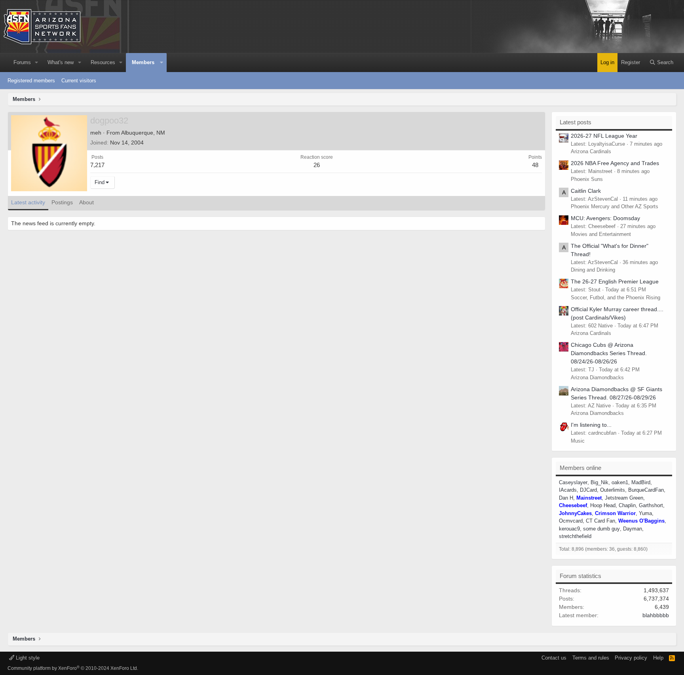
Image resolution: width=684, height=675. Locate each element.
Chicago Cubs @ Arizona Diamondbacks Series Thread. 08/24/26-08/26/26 (609, 353)
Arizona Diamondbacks (597, 377)
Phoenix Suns (587, 179)
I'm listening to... (591, 425)
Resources (103, 62)
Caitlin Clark (586, 191)
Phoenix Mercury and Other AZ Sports (614, 206)
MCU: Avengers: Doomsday (605, 218)
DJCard (588, 490)
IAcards (568, 490)
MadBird (640, 482)
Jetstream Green (624, 498)
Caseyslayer (573, 482)
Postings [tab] (62, 202)
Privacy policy (631, 658)
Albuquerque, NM (143, 132)
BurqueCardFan (646, 490)
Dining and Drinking (593, 270)
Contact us (554, 658)
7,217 (97, 165)
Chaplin (627, 505)
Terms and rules (590, 658)
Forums (22, 62)
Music (578, 441)
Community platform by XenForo (73, 668)
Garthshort (651, 505)
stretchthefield (575, 536)
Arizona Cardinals (591, 151)
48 (535, 165)
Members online (580, 467)
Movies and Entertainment (601, 234)
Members (143, 62)
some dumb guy (601, 529)
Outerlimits (612, 490)
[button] (37, 62)
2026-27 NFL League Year (604, 136)
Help (658, 658)
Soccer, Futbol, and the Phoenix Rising (615, 297)
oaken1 (620, 482)
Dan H (566, 498)
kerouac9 (569, 529)
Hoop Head (603, 505)
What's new (61, 62)
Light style (27, 658)
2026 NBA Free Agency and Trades (615, 163)
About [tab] (86, 202)
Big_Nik (599, 482)
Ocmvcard (571, 521)
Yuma (645, 513)
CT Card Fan (600, 521)
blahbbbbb (655, 615)
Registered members (31, 81)
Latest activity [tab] (28, 202)
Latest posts (575, 122)
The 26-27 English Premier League (615, 281)
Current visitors (78, 81)
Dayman (632, 529)
